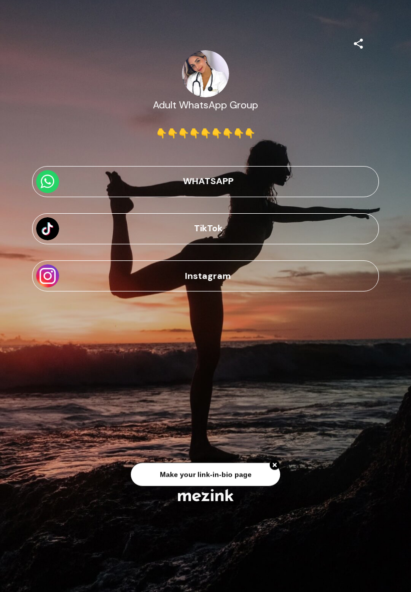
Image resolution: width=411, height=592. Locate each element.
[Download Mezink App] (206, 495)
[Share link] (358, 42)
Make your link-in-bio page (205, 476)
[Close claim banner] (275, 467)
